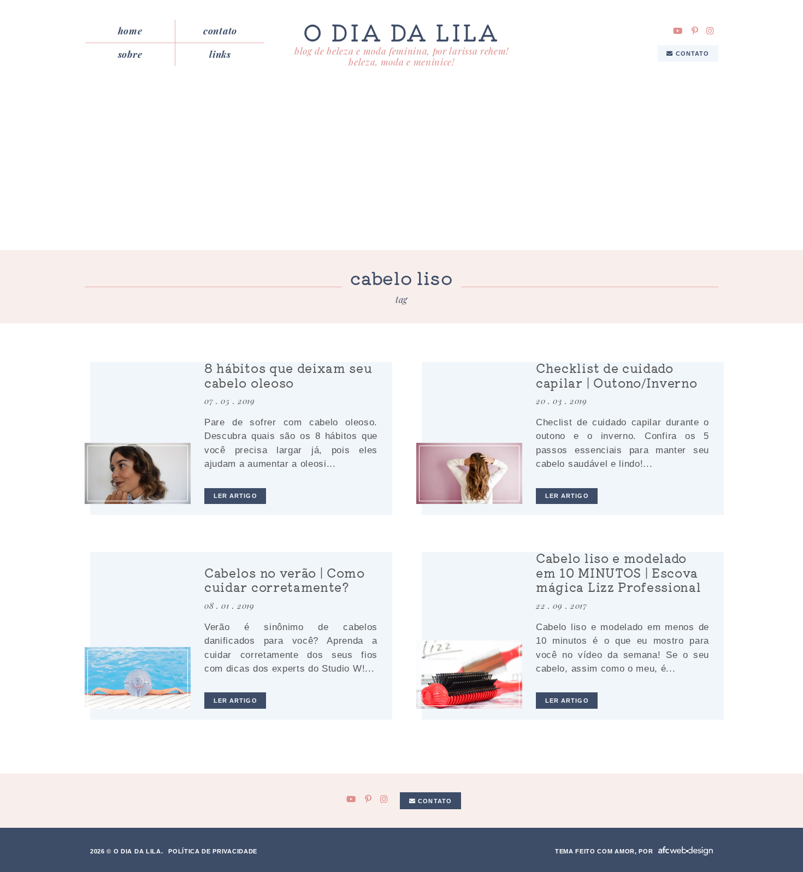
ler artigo (235, 496)
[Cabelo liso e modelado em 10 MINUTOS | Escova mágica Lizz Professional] (469, 674)
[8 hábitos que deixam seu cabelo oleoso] (138, 474)
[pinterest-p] (695, 31)
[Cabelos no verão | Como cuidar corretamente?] (138, 678)
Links (220, 54)
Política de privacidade (212, 851)
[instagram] (710, 31)
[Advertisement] (401, 168)
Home (130, 31)
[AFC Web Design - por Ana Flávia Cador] (685, 851)
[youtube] (678, 31)
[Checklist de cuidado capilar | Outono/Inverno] (469, 474)
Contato (220, 31)
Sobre (130, 54)
